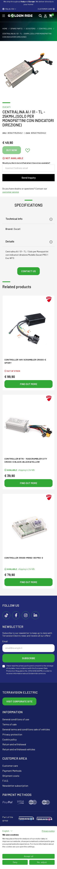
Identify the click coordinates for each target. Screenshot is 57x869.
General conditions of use (15, 719)
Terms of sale (9, 724)
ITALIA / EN (9, 9)
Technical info (14, 218)
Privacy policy (48, 831)
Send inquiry (29, 177)
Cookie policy (9, 739)
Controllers (45, 28)
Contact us (28, 271)
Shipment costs (10, 775)
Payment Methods (12, 770)
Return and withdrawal (14, 744)
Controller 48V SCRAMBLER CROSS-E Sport (25, 361)
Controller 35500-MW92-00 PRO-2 (23, 557)
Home (4, 28)
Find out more (28, 383)
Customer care (45, 9)
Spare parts (16, 28)
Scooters (30, 28)
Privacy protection (12, 734)
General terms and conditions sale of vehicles (26, 729)
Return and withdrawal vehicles (18, 749)
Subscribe (28, 658)
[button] (7, 831)
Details (10, 241)
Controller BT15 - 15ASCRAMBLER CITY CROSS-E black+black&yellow (25, 460)
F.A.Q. (5, 780)
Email (5, 641)
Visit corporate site (19, 701)
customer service (10, 192)
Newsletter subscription (15, 785)
